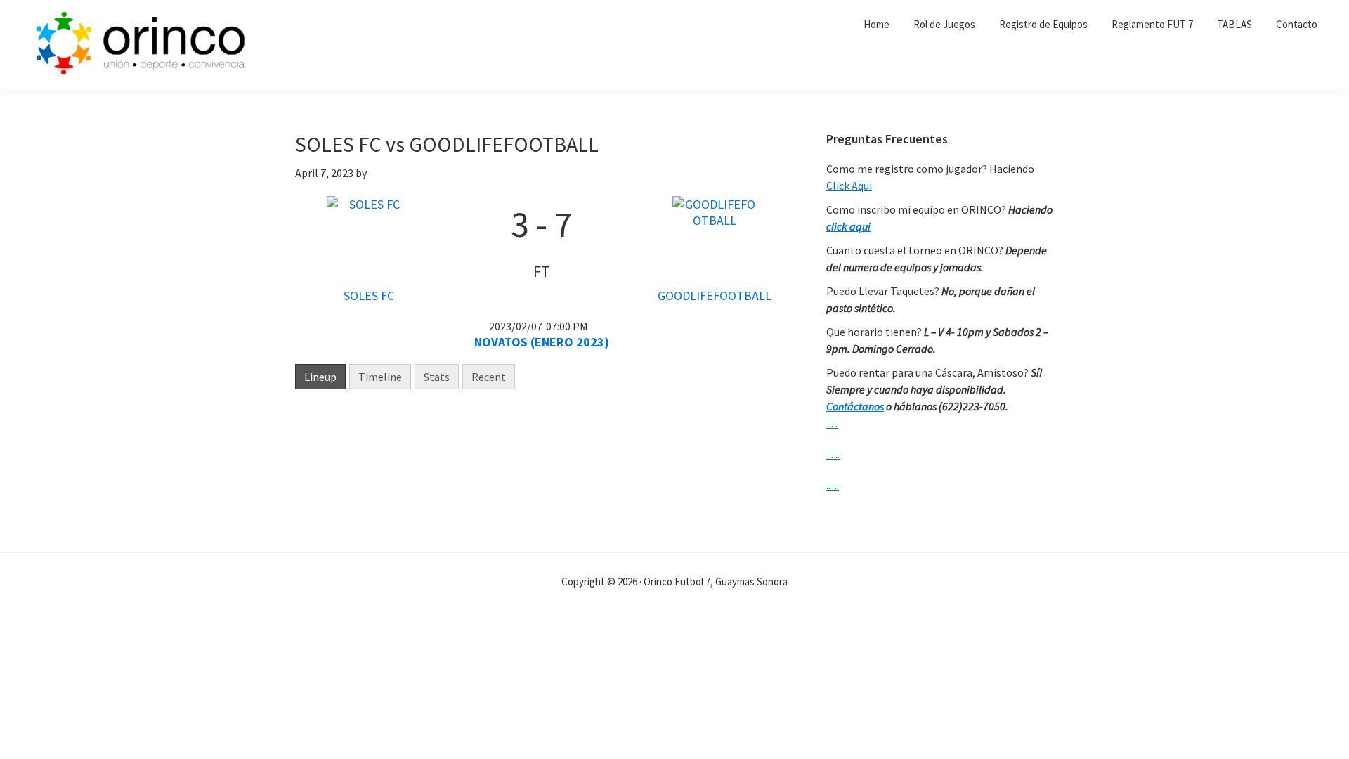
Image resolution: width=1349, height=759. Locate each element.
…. (833, 454)
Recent (488, 377)
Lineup (320, 377)
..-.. (832, 485)
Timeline (380, 377)
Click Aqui (849, 186)
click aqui (848, 226)
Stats (437, 377)
